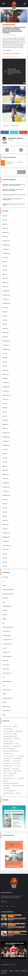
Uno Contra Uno (6, 710)
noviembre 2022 (6, 340)
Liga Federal (5, 660)
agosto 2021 (5, 399)
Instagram (15, 906)
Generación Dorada (17, 746)
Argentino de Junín (7, 728)
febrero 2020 (5, 474)
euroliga (16, 738)
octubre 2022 (5, 345)
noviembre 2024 (6, 244)
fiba (17, 743)
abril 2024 (4, 274)
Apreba (15, 726)
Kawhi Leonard (7, 758)
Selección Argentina (7, 698)
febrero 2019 (5, 524)
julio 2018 (4, 553)
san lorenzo (6, 788)
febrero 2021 (5, 424)
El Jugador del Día (6, 606)
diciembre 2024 (6, 240)
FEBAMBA (4, 618)
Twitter (9, 906)
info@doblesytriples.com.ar (9, 902)
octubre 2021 (5, 391)
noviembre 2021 (6, 386)
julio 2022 (4, 353)
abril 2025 (4, 224)
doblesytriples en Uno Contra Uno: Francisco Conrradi (13, 204)
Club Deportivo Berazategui (10, 736)
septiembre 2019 (6, 495)
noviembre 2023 (6, 295)
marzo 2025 (5, 228)
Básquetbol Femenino (7, 593)
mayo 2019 (4, 512)
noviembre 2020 (6, 436)
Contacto (3, 973)
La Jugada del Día (6, 635)
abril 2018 (4, 566)
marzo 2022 (5, 370)
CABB (3, 602)
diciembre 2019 (5, 482)
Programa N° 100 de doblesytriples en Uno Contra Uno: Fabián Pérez (12, 190)
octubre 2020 (5, 441)
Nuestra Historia (6, 689)
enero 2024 (5, 286)
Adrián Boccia (6, 726)
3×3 (3, 581)
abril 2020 (4, 466)
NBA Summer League (7, 681)
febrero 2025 (5, 232)
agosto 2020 (5, 449)
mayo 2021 (4, 411)
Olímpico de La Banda (8, 775)
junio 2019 (4, 507)
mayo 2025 (4, 219)
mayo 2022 (4, 361)
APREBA (4, 585)
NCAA (3, 685)
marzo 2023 (5, 328)
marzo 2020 (5, 470)
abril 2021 (4, 416)
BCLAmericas (5, 598)
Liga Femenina (5, 664)
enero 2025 (5, 236)
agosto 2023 (5, 307)
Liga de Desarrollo (7, 656)
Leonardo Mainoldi (15, 125)
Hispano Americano (8, 753)
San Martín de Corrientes (9, 790)
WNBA (3, 714)
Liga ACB (4, 648)
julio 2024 (4, 261)
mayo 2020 (4, 462)
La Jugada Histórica (7, 639)
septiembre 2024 (6, 253)
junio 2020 (4, 457)
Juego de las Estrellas (8, 627)
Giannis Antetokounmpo (9, 748)
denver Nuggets (7, 738)
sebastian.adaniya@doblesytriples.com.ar (10, 56)
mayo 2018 (4, 562)
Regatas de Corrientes (17, 785)
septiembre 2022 (6, 349)
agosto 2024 (5, 257)
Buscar (21, 172)
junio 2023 (4, 315)
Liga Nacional (5, 668)
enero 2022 (5, 378)
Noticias (17, 970)
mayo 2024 (4, 270)
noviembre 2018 (6, 537)
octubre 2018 (5, 541)
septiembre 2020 (6, 445)
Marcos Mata (15, 768)
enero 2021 (5, 428)
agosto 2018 (5, 549)
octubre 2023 (5, 299)
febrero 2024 (5, 282)
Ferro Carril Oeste (8, 743)
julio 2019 (4, 503)
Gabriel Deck (6, 746)
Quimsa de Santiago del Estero (10, 783)
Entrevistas (5, 610)
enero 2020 (5, 478)
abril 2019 (4, 516)
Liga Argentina (6, 652)
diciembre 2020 (6, 432)
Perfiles (4, 694)
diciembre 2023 (6, 290)
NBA (3, 677)
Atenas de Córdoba (8, 731)
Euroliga (4, 614)
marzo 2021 (5, 420)
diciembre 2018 (5, 532)
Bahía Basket (19, 731)
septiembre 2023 (6, 303)
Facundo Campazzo (8, 741)
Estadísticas (4, 970)
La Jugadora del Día (7, 643)
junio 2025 (4, 215)
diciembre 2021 (5, 382)
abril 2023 (4, 324)
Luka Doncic (6, 768)
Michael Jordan (17, 770)
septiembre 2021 (6, 395)
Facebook (4, 906)
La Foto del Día (6, 631)
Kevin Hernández (17, 758)
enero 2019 (5, 528)
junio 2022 (4, 357)
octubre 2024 (5, 249)
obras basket (12, 773)
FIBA (3, 623)
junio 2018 (4, 558)
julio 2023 (4, 311)
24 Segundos (5, 577)
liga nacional (16, 763)
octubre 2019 (5, 491)
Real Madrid (6, 785)
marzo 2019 (5, 520)
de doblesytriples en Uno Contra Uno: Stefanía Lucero (11, 199)
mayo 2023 (4, 320)
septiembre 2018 (6, 545)
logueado (15, 162)
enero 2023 (5, 336)
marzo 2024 (5, 278)
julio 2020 (4, 453)
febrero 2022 (5, 374)
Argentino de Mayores (7, 589)
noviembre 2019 (6, 487)
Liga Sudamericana (6, 673)
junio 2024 (4, 265)
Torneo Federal (6, 706)
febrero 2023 (5, 332)
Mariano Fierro (7, 770)
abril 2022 (4, 366)
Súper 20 (4, 702)
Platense (20, 778)
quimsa (5, 780)
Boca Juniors (6, 125)
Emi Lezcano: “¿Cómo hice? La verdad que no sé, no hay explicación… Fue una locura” (13, 185)
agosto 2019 (5, 499)
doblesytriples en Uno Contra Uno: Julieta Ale (13, 194)
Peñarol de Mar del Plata (9, 778)
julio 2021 (4, 403)
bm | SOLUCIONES (13, 964)
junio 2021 (4, 407)
